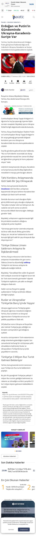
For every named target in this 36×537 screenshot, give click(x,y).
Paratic (3, 22)
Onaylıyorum (24, 529)
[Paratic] (18, 17)
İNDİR (32, 4)
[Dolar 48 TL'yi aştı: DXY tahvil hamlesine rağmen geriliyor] (14, 440)
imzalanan (5, 189)
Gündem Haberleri (13, 22)
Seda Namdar (9, 90)
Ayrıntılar (11, 529)
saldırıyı (27, 262)
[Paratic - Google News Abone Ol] (27, 90)
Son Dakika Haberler (13, 462)
